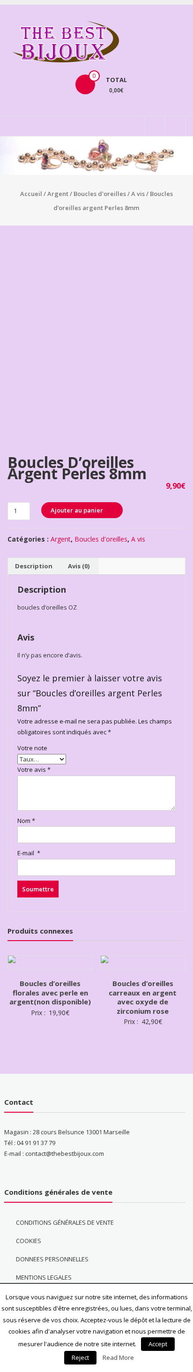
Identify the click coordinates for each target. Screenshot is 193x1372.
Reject (80, 1357)
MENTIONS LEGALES (44, 1277)
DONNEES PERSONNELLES (52, 1259)
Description (33, 566)
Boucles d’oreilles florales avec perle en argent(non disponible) (50, 992)
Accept (157, 1344)
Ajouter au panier (77, 510)
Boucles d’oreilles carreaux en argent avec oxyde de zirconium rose (143, 997)
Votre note (32, 748)
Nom (26, 820)
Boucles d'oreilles (100, 193)
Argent (57, 193)
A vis (138, 193)
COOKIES (28, 1240)
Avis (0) (78, 566)
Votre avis (34, 769)
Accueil (31, 193)
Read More (118, 1357)
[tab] (34, 566)
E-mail (28, 853)
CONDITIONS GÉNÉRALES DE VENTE (65, 1222)
